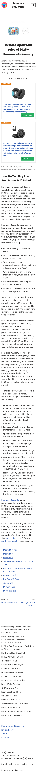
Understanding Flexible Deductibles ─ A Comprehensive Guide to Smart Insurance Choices (17, 629)
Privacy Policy (7, 730)
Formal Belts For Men (10, 684)
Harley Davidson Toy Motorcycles (16, 711)
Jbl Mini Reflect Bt (9, 661)
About (4, 733)
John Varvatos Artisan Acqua (14, 703)
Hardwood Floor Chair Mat (13, 653)
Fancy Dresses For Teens (12, 672)
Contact (5, 737)
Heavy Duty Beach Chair (12, 657)
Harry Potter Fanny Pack (11, 715)
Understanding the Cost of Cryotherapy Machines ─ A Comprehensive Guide (13, 639)
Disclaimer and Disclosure (12, 726)
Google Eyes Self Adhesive (13, 680)
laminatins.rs (17, 770)
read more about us (10, 541)
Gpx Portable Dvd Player (12, 664)
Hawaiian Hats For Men (11, 699)
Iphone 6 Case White (10, 668)
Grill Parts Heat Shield (10, 688)
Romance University (10, 500)
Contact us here (13, 538)
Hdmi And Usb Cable (10, 707)
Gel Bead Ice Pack (9, 696)
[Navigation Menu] (33, 5)
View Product (28, 115)
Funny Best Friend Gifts (11, 692)
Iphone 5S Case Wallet (11, 676)
